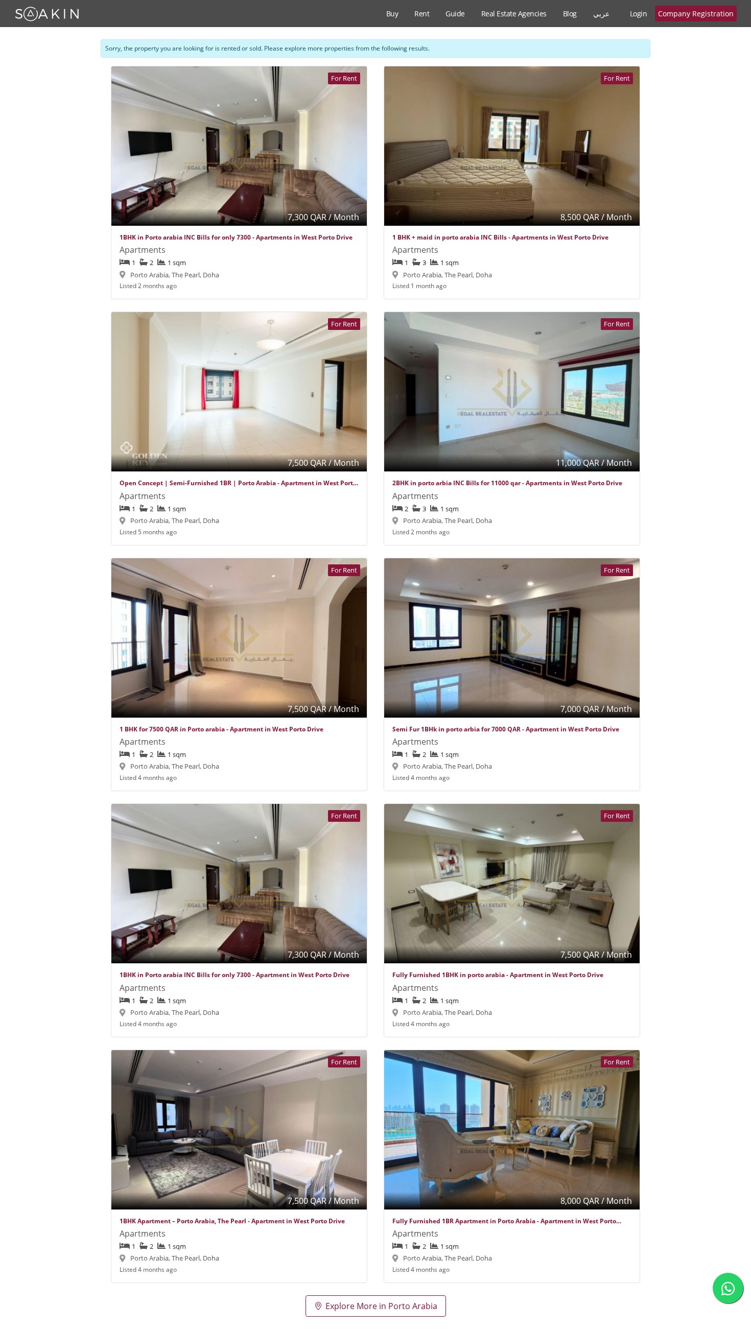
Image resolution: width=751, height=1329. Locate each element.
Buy (392, 13)
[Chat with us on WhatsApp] (728, 1288)
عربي (601, 13)
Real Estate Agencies (514, 13)
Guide (455, 13)
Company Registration (696, 13)
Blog (570, 13)
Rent (421, 13)
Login (638, 13)
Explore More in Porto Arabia (381, 1306)
